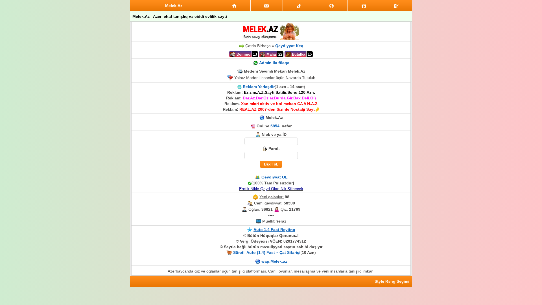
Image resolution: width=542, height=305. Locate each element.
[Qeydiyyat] (396, 5)
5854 (274, 126)
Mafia (270, 54)
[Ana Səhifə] (234, 5)
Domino (242, 54)
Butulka (298, 54)
